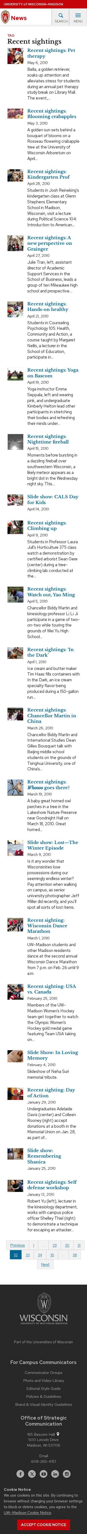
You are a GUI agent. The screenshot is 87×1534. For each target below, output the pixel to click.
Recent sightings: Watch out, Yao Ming (51, 591)
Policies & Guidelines (43, 1396)
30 (67, 1245)
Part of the (43, 1342)
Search (61, 21)
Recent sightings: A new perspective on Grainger (49, 243)
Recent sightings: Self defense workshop (52, 1185)
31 (79, 1245)
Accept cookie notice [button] (43, 1524)
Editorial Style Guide (43, 1388)
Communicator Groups (44, 1372)
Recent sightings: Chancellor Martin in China (51, 715)
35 (52, 1255)
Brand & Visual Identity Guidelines (43, 1404)
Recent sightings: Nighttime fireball (48, 439)
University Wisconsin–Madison (33, 4)
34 (40, 1255)
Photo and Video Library (43, 1380)
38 (75, 1255)
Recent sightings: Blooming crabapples (51, 113)
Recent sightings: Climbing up (46, 525)
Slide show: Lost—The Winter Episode (52, 845)
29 (55, 1245)
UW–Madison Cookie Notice (27, 1512)
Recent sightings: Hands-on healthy (47, 306)
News (18, 18)
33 (28, 1255)
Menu (78, 21)
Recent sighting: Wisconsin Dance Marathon (47, 926)
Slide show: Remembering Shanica (44, 1156)
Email (43, 1455)
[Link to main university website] (43, 1309)
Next (45, 1264)
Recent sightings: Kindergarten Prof (48, 174)
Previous (17, 1245)
